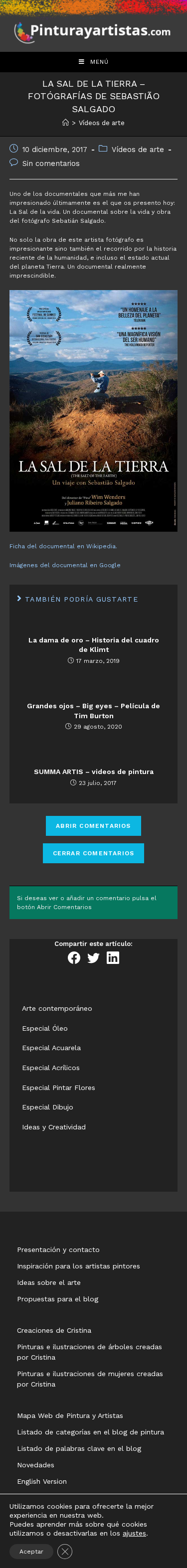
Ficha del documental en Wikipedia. (63, 546)
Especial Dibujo (47, 1107)
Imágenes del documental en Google (65, 565)
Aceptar (31, 1551)
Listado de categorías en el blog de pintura (90, 1432)
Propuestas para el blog (57, 1299)
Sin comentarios (51, 163)
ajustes (134, 1533)
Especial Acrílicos (51, 1068)
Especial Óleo (45, 1028)
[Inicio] (65, 123)
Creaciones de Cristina (54, 1330)
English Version (42, 1481)
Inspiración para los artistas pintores (78, 1266)
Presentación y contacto (58, 1250)
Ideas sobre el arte (49, 1282)
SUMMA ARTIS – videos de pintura (94, 772)
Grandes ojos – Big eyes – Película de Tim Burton (93, 711)
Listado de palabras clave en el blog (79, 1448)
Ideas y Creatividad (54, 1127)
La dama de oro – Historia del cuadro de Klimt (93, 645)
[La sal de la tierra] (93, 410)
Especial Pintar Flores (58, 1088)
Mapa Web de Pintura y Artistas (70, 1415)
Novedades (35, 1465)
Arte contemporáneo (57, 1008)
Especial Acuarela (51, 1048)
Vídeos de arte (138, 150)
